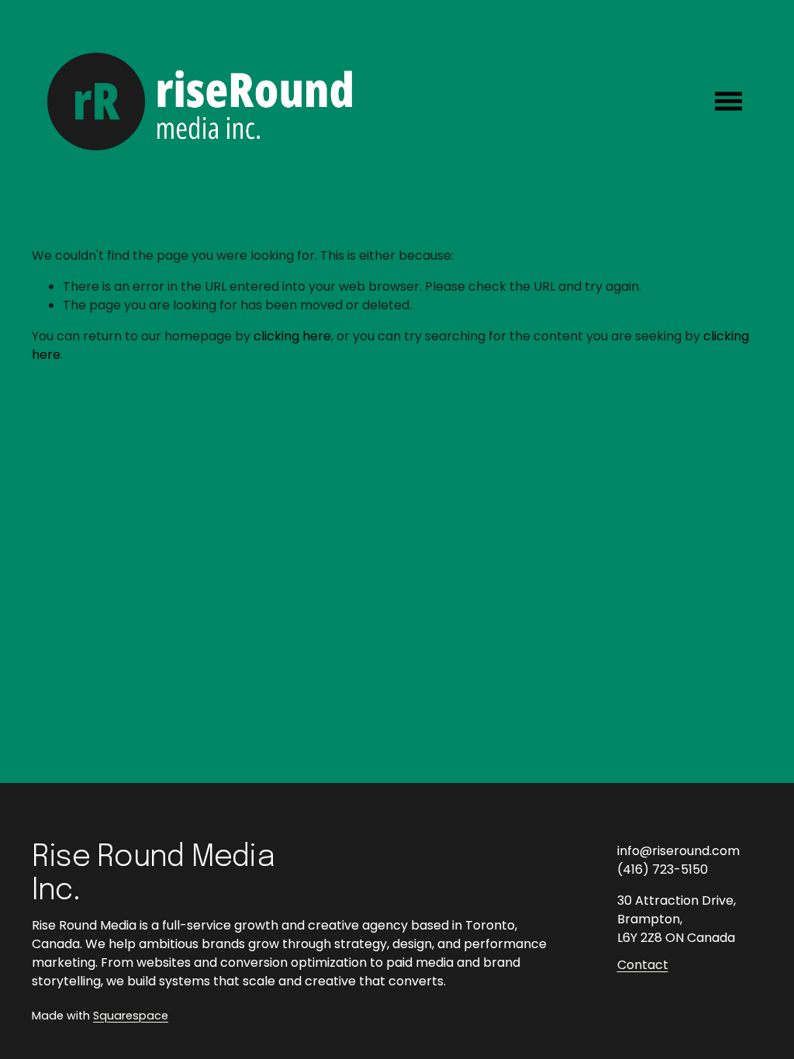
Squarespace (130, 1015)
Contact (642, 965)
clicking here (292, 336)
